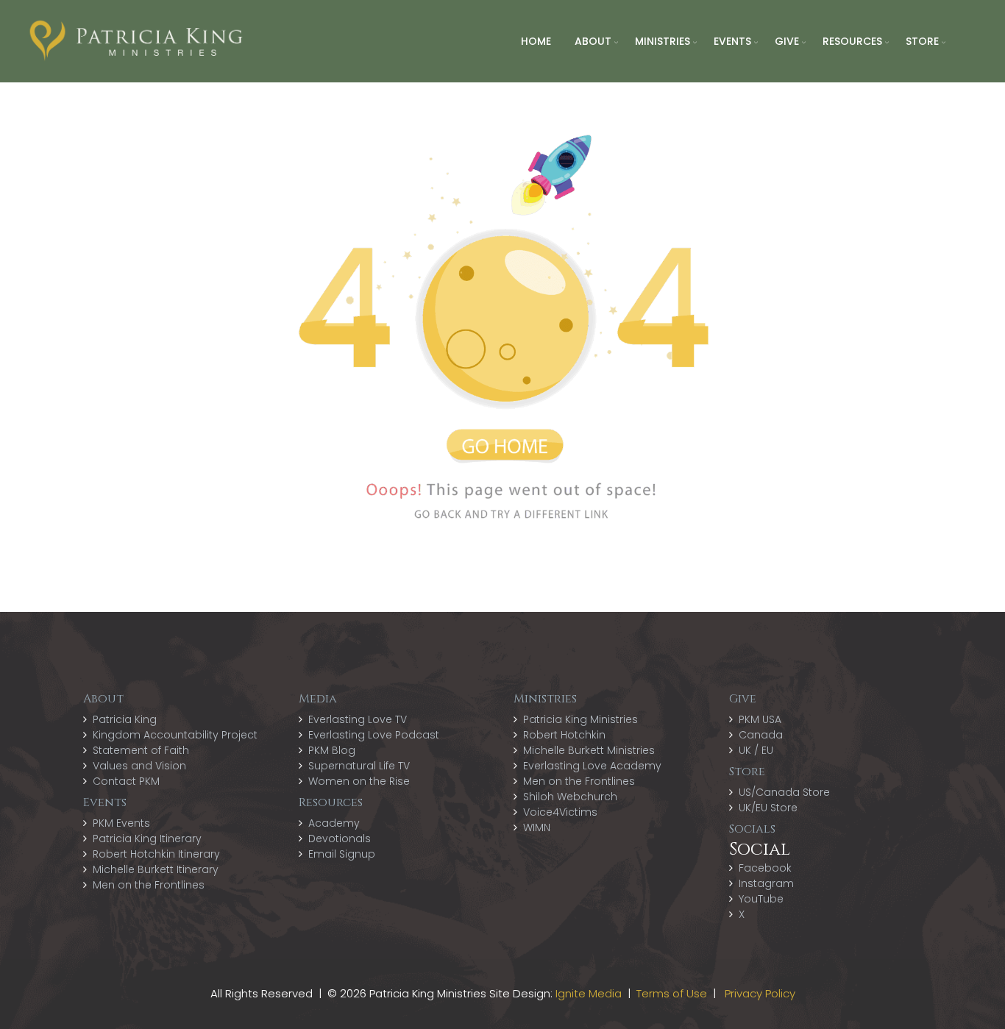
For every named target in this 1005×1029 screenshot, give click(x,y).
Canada (761, 734)
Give (787, 41)
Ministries (662, 41)
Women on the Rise (359, 781)
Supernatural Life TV (359, 765)
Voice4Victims (560, 812)
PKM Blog (331, 750)
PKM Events (121, 823)
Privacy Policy (760, 993)
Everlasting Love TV (357, 719)
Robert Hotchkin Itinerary (156, 854)
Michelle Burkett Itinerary (156, 869)
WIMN (536, 827)
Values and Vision (139, 765)
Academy (334, 823)
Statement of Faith (141, 750)
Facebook (765, 868)
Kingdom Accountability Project (175, 734)
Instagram (766, 883)
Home (536, 41)
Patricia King (125, 719)
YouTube (761, 898)
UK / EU (756, 750)
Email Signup (341, 854)
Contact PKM (126, 781)
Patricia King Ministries (580, 719)
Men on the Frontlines (149, 884)
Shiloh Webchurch (570, 796)
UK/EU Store (768, 807)
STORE (922, 41)
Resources (852, 41)
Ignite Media (588, 993)
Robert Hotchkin (564, 734)
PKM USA (760, 719)
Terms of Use (671, 993)
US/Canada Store (784, 792)
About (593, 41)
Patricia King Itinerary (147, 838)
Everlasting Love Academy (592, 765)
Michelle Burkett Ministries (589, 750)
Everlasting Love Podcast (373, 734)
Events (732, 41)
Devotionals (339, 838)
